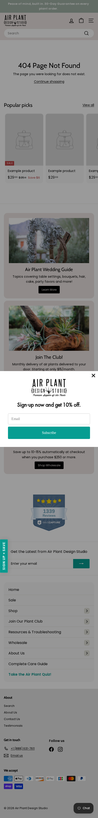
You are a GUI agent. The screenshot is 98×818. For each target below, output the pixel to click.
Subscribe (49, 433)
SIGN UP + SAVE (4, 556)
